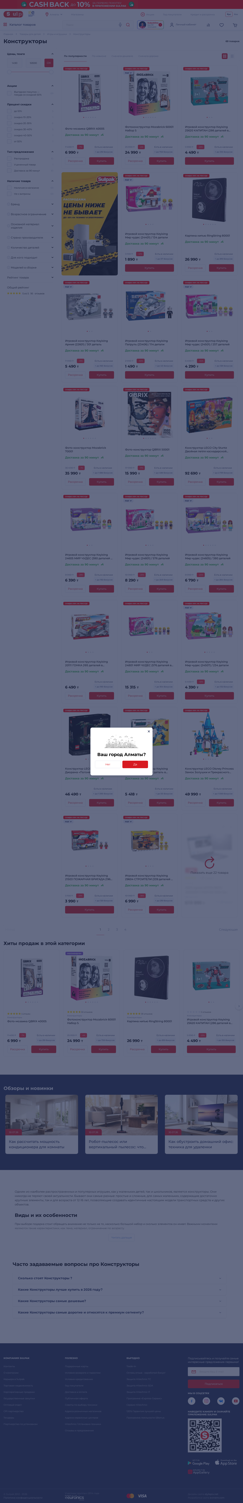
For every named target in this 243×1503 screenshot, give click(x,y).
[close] (149, 731)
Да (135, 764)
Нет (107, 764)
